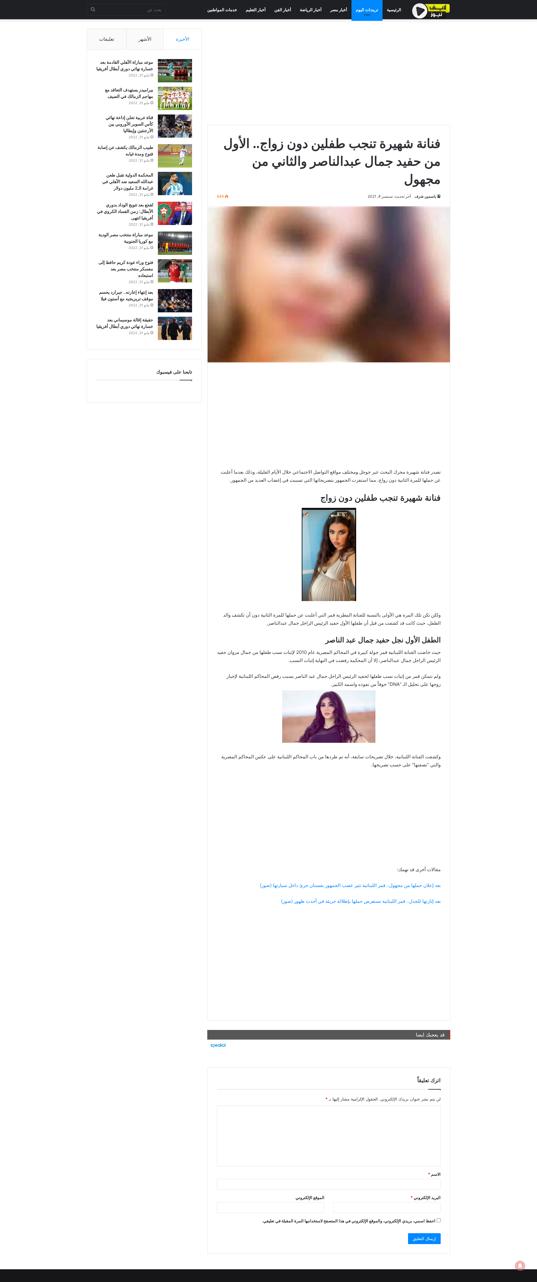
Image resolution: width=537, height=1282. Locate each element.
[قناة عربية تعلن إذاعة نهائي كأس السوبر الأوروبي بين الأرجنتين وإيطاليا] (175, 126)
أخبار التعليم (256, 9)
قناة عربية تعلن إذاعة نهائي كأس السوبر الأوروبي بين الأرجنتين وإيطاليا (129, 124)
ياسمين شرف (425, 196)
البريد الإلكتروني (426, 1197)
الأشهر (145, 39)
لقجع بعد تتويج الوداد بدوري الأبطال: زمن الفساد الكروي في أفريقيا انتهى (125, 211)
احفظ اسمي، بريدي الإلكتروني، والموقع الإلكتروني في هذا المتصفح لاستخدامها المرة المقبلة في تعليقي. (348, 1220)
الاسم (434, 1174)
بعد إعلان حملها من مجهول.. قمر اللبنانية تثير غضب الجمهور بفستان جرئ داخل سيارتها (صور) (350, 885)
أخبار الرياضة (311, 9)
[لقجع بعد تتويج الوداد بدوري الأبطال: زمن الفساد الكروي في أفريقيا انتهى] (175, 213)
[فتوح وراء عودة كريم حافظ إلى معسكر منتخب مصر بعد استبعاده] (175, 271)
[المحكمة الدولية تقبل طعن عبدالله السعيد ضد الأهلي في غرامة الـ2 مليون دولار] (175, 183)
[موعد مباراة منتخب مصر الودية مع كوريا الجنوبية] (175, 243)
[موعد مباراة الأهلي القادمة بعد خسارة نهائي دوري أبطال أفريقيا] (175, 70)
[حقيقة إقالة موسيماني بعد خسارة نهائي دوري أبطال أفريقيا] (175, 328)
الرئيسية (394, 9)
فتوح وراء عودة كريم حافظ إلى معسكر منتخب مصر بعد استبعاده (126, 269)
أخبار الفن (282, 9)
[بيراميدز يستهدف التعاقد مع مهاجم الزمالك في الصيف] (175, 98)
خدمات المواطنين (222, 9)
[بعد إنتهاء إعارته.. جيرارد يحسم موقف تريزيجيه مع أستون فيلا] (175, 300)
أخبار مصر (338, 9)
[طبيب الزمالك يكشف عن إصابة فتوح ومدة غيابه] (175, 156)
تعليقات (106, 39)
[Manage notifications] (520, 1266)
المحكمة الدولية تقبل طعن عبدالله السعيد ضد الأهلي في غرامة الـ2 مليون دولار (127, 181)
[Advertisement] (328, 72)
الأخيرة (182, 39)
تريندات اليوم (367, 9)
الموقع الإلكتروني (310, 1197)
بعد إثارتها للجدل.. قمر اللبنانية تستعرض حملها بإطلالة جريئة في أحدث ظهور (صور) (361, 901)
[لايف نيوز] (431, 11)
